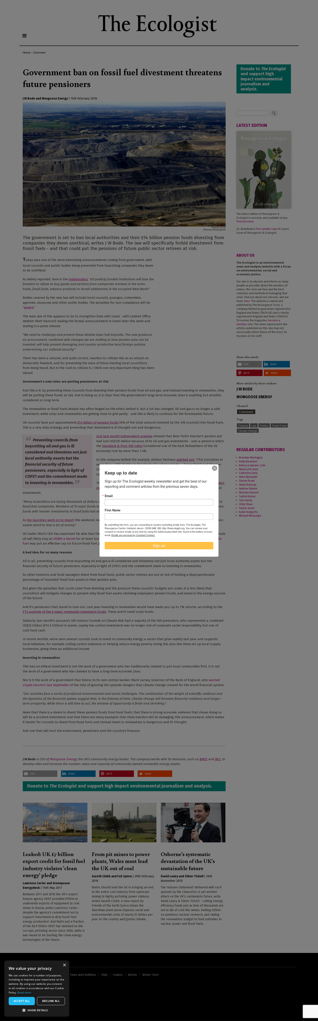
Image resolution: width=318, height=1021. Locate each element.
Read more (24, 992)
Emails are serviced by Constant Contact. (133, 535)
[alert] (36, 989)
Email (109, 495)
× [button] (64, 965)
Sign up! (159, 545)
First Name (112, 510)
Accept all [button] (22, 1001)
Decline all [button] (51, 1001)
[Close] (214, 468)
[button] (37, 1010)
